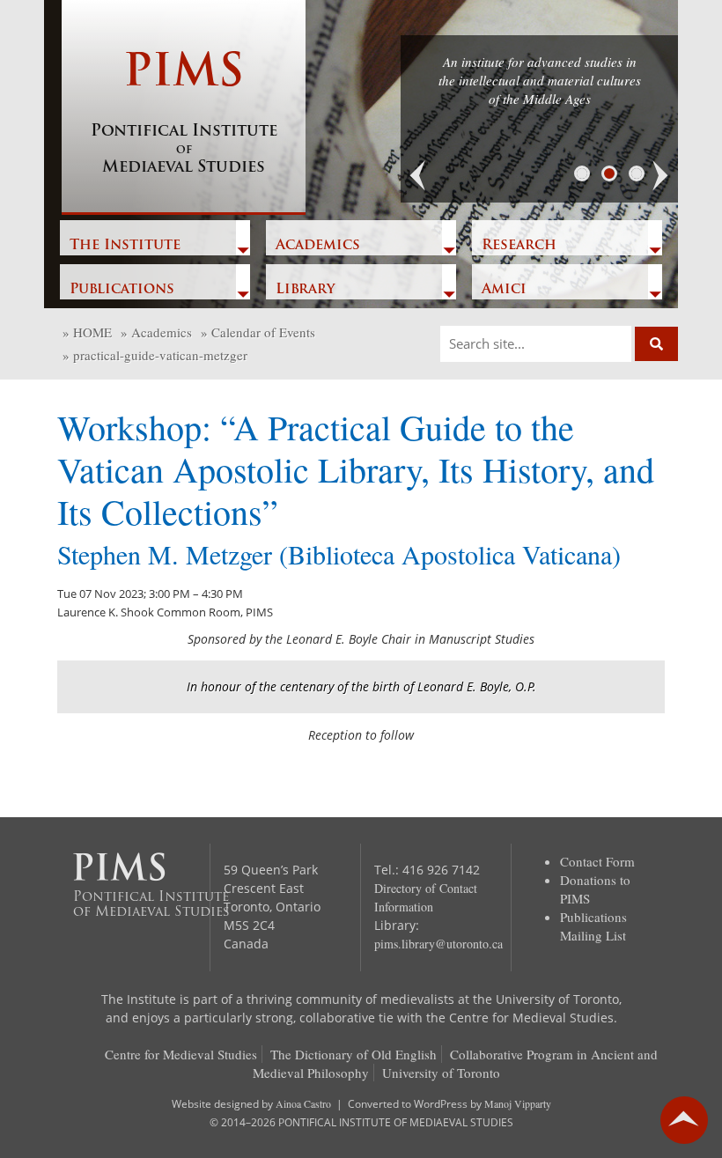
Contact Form (597, 861)
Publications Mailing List (593, 926)
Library (305, 290)
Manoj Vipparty (517, 1103)
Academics (318, 246)
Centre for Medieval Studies (181, 1054)
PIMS (184, 114)
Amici (504, 290)
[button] (418, 176)
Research (519, 246)
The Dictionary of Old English (353, 1054)
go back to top (684, 1120)
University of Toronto (441, 1072)
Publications (122, 290)
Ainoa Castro (303, 1103)
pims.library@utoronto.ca (438, 943)
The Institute (125, 246)
